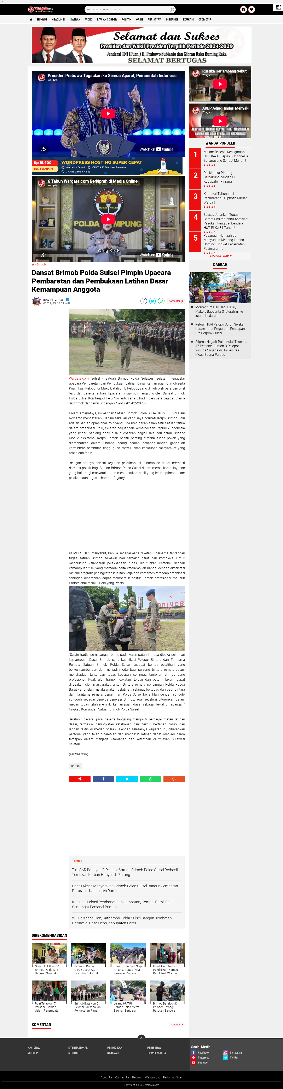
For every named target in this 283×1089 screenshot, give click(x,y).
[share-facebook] (143, 301)
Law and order (107, 19)
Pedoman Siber (173, 1077)
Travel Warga (156, 1053)
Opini (139, 19)
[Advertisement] (48, 371)
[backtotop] (141, 1039)
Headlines (59, 19)
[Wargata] (251, 9)
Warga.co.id (152, 1077)
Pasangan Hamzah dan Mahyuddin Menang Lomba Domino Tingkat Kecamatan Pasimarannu (224, 242)
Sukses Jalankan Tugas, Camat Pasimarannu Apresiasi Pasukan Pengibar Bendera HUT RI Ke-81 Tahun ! (226, 221)
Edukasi (188, 19)
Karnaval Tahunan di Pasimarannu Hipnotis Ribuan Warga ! (226, 198)
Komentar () (176, 301)
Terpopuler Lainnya (220, 255)
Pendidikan (114, 1047)
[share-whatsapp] (161, 301)
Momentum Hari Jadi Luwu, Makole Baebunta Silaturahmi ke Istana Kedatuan (219, 311)
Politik (126, 19)
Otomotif (204, 19)
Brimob (41, 264)
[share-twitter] (152, 301)
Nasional (34, 1047)
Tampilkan (176, 1024)
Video (88, 19)
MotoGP (33, 1053)
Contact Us (122, 1077)
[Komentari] (174, 779)
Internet (172, 19)
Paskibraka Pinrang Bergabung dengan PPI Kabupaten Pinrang (220, 177)
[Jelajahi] (278, 7)
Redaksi (137, 1077)
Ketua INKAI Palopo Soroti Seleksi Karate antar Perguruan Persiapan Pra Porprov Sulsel (220, 328)
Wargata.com (79, 378)
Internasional (78, 1047)
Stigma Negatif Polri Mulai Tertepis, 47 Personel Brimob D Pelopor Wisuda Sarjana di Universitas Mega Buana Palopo (221, 348)
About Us (106, 1077)
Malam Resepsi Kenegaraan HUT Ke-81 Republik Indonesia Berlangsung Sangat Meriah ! (226, 156)
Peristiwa (154, 19)
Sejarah (113, 1053)
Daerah (75, 19)
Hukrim (42, 19)
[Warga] (243, 9)
